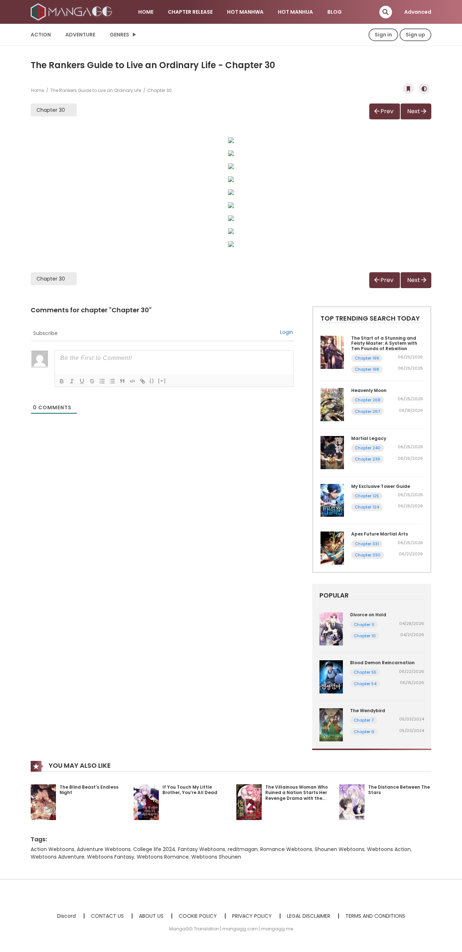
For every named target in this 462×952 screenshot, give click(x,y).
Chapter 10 (365, 636)
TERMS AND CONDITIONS (375, 916)
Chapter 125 (367, 496)
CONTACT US (107, 916)
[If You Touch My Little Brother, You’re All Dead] (146, 801)
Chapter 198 (367, 369)
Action (41, 34)
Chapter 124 (367, 507)
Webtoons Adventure (57, 856)
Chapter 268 (367, 400)
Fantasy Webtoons (201, 849)
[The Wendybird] (331, 724)
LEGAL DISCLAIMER (308, 916)
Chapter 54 (365, 684)
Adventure (80, 34)
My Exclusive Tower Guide (380, 486)
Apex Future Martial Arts (379, 534)
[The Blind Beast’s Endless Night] (43, 801)
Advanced (417, 12)
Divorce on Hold (368, 615)
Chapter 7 (364, 720)
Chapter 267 (367, 411)
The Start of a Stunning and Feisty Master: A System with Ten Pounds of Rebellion (384, 343)
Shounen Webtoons (340, 849)
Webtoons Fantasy (110, 856)
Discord (66, 916)
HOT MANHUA (295, 12)
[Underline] (82, 381)
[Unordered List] (112, 381)
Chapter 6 (364, 732)
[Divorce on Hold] (331, 628)
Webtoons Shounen (216, 856)
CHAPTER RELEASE (190, 12)
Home (37, 90)
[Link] (143, 381)
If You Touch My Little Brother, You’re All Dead (189, 790)
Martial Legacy (368, 438)
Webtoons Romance (163, 856)
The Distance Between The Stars (399, 790)
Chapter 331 (367, 544)
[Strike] (92, 381)
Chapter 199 (367, 358)
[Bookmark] (408, 88)
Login (286, 332)
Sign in (383, 34)
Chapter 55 (365, 672)
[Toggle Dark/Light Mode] (424, 88)
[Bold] (62, 381)
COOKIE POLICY (198, 916)
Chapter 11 (364, 624)
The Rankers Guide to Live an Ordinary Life (95, 90)
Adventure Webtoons (104, 849)
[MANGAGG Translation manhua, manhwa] (72, 11)
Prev (386, 111)
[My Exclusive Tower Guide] (332, 499)
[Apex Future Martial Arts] (332, 547)
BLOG (334, 12)
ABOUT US (151, 916)
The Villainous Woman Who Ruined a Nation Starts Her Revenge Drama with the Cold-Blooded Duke (296, 795)
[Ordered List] (102, 381)
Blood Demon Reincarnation (382, 663)
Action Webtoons (52, 849)
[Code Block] (132, 381)
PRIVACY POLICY (252, 916)
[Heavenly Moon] (332, 404)
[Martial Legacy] (332, 452)
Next (413, 111)
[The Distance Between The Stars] (352, 801)
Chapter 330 (367, 555)
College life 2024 (154, 849)
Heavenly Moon (369, 390)
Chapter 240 (367, 448)
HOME (145, 12)
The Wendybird (367, 711)
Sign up (415, 34)
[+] (162, 380)
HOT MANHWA (245, 12)
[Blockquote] (122, 381)
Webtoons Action (389, 849)
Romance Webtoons (286, 849)
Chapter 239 (367, 459)
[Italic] (72, 381)
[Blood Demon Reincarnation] (331, 676)
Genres (119, 34)
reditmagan (243, 849)
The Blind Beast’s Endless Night (89, 790)
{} (151, 380)
